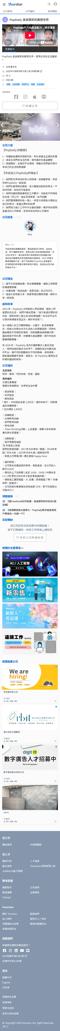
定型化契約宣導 (10, 1013)
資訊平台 (25, 84)
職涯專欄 (7, 892)
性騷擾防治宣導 (10, 923)
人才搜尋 (34, 861)
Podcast (6, 897)
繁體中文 (7, 977)
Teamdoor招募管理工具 (42, 866)
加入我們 (7, 918)
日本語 (5, 987)
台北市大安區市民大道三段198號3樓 (23, 71)
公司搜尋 (34, 887)
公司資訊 (7, 11)
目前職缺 (52, 11)
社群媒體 (16, 84)
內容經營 (40, 84)
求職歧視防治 (9, 928)
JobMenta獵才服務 (12, 871)
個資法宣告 (8, 1008)
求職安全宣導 (9, 996)
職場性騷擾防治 (38, 923)
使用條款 (7, 1002)
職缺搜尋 (7, 844)
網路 (8, 84)
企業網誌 (34, 892)
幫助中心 (34, 918)
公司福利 (30, 11)
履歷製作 (7, 887)
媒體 (33, 84)
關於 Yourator (9, 913)
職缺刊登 (7, 861)
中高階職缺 (36, 844)
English (6, 982)
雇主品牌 (7, 866)
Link (4, 666)
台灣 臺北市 (11, 66)
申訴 (43, 918)
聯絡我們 (34, 913)
